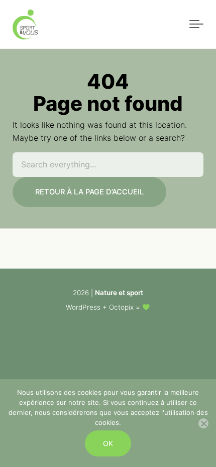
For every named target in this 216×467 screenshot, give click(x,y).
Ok (108, 443)
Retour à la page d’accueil (89, 191)
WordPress (83, 307)
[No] (203, 423)
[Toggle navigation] (196, 25)
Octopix (121, 307)
